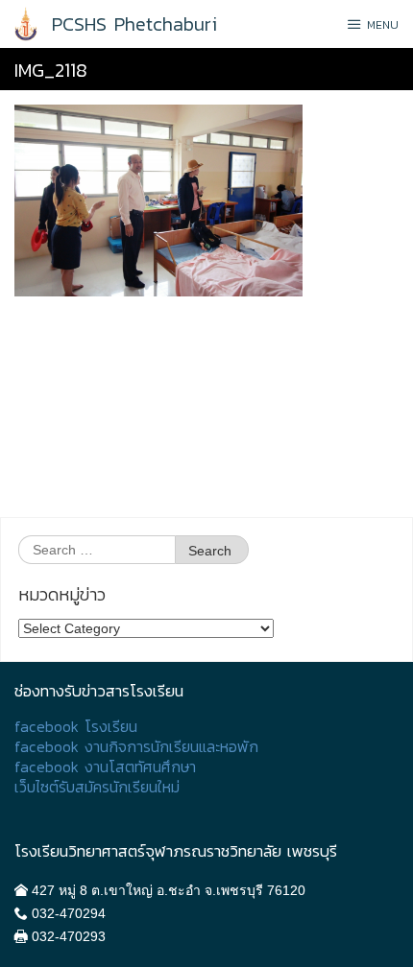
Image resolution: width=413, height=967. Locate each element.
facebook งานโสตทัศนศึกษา (105, 767)
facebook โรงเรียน (75, 727)
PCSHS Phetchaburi (134, 24)
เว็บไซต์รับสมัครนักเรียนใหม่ (97, 787)
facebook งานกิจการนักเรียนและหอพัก (136, 747)
